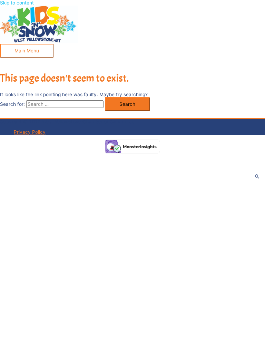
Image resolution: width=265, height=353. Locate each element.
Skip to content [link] (17, 3)
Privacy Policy (30, 132)
